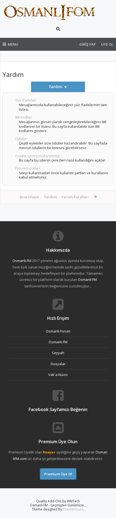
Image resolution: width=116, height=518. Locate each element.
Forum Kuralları (27, 168)
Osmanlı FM (58, 341)
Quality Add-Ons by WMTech (58, 501)
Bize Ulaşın (29, 196)
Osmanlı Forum (58, 331)
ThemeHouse (73, 509)
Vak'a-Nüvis (58, 374)
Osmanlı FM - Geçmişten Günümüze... (58, 505)
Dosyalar (58, 363)
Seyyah (58, 352)
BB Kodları (23, 117)
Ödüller (21, 138)
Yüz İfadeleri (25, 100)
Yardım (50, 196)
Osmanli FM (21, 260)
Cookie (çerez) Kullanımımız (37, 155)
